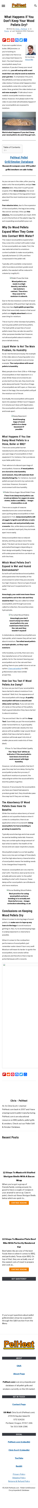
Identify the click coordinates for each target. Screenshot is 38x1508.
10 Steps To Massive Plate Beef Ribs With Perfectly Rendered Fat (19, 1243)
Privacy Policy (19, 1474)
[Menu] (3, 6)
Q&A (19, 1366)
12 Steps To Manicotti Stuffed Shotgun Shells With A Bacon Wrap (19, 1176)
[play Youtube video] (19, 121)
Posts (6, 31)
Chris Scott (13, 1106)
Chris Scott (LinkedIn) (19, 1450)
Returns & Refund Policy (19, 1481)
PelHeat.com (8, 1109)
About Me (29, 60)
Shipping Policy (19, 1478)
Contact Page (19, 1404)
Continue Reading (19, 1203)
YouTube (19, 1458)
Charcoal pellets (14, 669)
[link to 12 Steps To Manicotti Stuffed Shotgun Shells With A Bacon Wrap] (19, 1155)
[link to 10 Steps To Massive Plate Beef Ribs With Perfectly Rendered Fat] (19, 1221)
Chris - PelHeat (21, 29)
